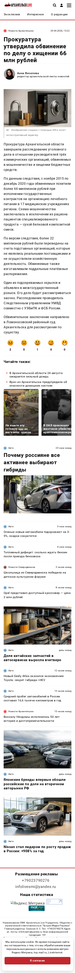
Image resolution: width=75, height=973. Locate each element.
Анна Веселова (28, 73)
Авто (11, 448)
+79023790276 (36, 880)
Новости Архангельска (20, 31)
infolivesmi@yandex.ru (35, 886)
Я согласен (37, 960)
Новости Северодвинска (21, 567)
